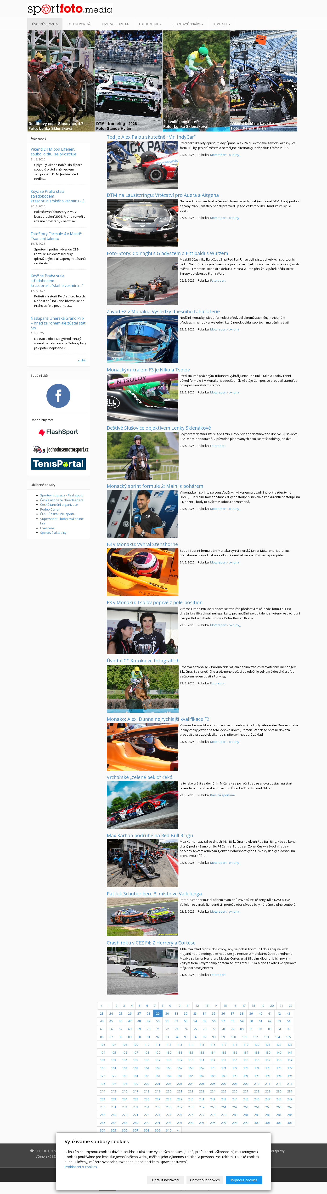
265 (267, 1107)
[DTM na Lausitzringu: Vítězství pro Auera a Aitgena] (143, 223)
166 (168, 1068)
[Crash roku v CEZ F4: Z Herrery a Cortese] (143, 971)
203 (179, 1083)
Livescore (47, 528)
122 (278, 1044)
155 (245, 1060)
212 (278, 1083)
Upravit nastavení (165, 1180)
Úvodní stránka (45, 24)
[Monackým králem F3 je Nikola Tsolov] (143, 397)
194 (278, 1076)
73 (176, 1029)
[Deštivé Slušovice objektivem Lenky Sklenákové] (143, 456)
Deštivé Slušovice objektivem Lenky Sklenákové (159, 428)
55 (204, 1021)
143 (113, 1060)
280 (234, 1115)
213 (289, 1083)
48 (139, 1021)
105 (288, 1037)
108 (124, 1044)
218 (146, 1091)
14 (216, 1005)
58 (232, 1021)
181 (135, 1076)
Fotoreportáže (80, 24)
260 (212, 1107)
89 (129, 1037)
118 (234, 1044)
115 (201, 1044)
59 (241, 1021)
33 (195, 1013)
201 (157, 1083)
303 (289, 1122)
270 (124, 1115)
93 (167, 1037)
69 (139, 1029)
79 (232, 1029)
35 (213, 1013)
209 (245, 1083)
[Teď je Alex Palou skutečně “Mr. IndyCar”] (143, 165)
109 (135, 1044)
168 (190, 1068)
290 (146, 1122)
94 (176, 1037)
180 (124, 1076)
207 (223, 1083)
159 (289, 1060)
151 (201, 1060)
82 (260, 1029)
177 (289, 1068)
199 (135, 1083)
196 (102, 1083)
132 (190, 1052)
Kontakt (221, 24)
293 (179, 1122)
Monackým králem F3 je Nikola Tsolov (148, 369)
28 (148, 1013)
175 (267, 1068)
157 (267, 1060)
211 (267, 1083)
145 (135, 1060)
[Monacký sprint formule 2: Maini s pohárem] (143, 514)
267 (289, 1107)
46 (120, 1021)
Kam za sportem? (115, 24)
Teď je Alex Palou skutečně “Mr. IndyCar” (151, 137)
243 (223, 1099)
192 (256, 1076)
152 (212, 1060)
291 (157, 1122)
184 (168, 1076)
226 (234, 1091)
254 (146, 1107)
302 (278, 1122)
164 (146, 1068)
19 (262, 1005)
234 (124, 1099)
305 (113, 1130)
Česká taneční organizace (59, 504)
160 (102, 1068)
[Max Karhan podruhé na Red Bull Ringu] (143, 863)
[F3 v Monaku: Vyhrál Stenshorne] (143, 572)
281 (245, 1115)
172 (234, 1068)
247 (267, 1099)
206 (212, 1083)
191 (245, 1076)
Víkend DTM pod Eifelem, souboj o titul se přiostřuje (53, 152)
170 (212, 1068)
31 (176, 1013)
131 (179, 1052)
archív (82, 360)
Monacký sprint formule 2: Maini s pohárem (155, 486)
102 (255, 1037)
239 (179, 1099)
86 (101, 1037)
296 (212, 1122)
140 (278, 1052)
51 (167, 1021)
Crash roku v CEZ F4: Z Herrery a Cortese (151, 942)
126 (124, 1052)
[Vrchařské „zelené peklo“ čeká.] (143, 805)
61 (260, 1021)
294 (190, 1122)
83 (269, 1029)
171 (223, 1068)
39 (251, 1013)
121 (267, 1044)
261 (223, 1107)
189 (223, 1076)
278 (212, 1115)
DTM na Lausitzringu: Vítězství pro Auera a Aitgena (163, 195)
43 (288, 1013)
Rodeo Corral (49, 509)
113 (179, 1044)
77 (213, 1029)
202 (168, 1083)
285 (289, 1115)
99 (223, 1037)
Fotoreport (218, 280)
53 (185, 1021)
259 (201, 1107)
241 (201, 1099)
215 (113, 1091)
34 (204, 1013)
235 (135, 1099)
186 (190, 1076)
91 (148, 1037)
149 (179, 1060)
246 (256, 1099)
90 (139, 1037)
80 (241, 1029)
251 (113, 1107)
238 (168, 1099)
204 (190, 1083)
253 (135, 1107)
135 (223, 1052)
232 (102, 1099)
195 (289, 1076)
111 (157, 1044)
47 (129, 1021)
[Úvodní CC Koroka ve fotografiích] (143, 689)
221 (179, 1091)
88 (120, 1037)
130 (168, 1052)
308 (146, 1130)
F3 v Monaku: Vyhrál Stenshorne (142, 544)
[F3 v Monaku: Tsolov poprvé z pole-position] (143, 630)
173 (245, 1068)
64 (288, 1021)
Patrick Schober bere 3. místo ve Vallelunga (154, 893)
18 (253, 1005)
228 (256, 1091)
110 (146, 1044)
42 (279, 1013)
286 (102, 1122)
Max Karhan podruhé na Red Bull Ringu (150, 835)
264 (256, 1107)
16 (234, 1005)
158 (278, 1060)
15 (225, 1005)
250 (102, 1107)
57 (223, 1021)
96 (195, 1037)
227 (245, 1091)
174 (256, 1068)
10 (178, 1005)
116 (212, 1044)
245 (245, 1099)
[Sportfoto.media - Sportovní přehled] (70, 9)
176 (278, 1068)
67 (120, 1029)
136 (234, 1052)
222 (190, 1091)
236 (146, 1099)
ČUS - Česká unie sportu (57, 514)
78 (223, 1029)
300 (256, 1122)
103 (266, 1037)
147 (157, 1060)
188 (212, 1076)
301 (267, 1122)
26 (129, 1013)
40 (260, 1013)
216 (124, 1091)
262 (234, 1107)
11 (188, 1005)
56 (213, 1021)
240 (190, 1099)
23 (101, 1013)
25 (120, 1013)
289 (135, 1122)
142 (102, 1060)
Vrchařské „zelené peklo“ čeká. (140, 777)
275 (179, 1115)
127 (135, 1052)
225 (223, 1091)
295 (201, 1122)
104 (277, 1037)
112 (168, 1044)
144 (124, 1060)
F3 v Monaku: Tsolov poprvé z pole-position (155, 602)
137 (245, 1052)
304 (102, 1130)
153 (223, 1060)
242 (212, 1099)
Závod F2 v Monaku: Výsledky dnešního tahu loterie (163, 311)
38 (241, 1013)
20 (272, 1005)
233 (113, 1099)
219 (157, 1091)
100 (233, 1037)
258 (190, 1107)
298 (234, 1122)
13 (206, 1005)
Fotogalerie (149, 24)
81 (251, 1029)
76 (204, 1029)
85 (288, 1029)
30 (167, 1013)
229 (267, 1091)
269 (113, 1115)
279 (223, 1115)
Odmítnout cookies (205, 1180)
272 (146, 1115)
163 (135, 1068)
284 (278, 1115)
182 (146, 1076)
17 (244, 1005)
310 (168, 1130)
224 (212, 1091)
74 (185, 1029)
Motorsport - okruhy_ (225, 155)
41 (269, 1013)
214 (102, 1091)
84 (279, 1029)
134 (212, 1052)
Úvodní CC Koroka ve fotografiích (143, 660)
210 (256, 1083)
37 (232, 1013)
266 (278, 1107)
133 (201, 1052)
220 (168, 1091)
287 (113, 1122)
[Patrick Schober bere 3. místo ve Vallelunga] (143, 917)
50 (157, 1021)
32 (185, 1013)
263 (245, 1107)
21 (281, 1005)
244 (234, 1099)
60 (251, 1021)
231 (289, 1091)
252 (124, 1107)
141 (289, 1052)
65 (101, 1029)
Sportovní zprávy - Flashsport (61, 495)
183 (157, 1076)
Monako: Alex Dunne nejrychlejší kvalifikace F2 (158, 719)
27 (139, 1013)
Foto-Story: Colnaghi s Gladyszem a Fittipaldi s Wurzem (167, 253)
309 (157, 1130)
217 (135, 1091)
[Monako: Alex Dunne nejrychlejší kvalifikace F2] (143, 747)
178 (102, 1076)
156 (256, 1060)
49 (148, 1021)
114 (190, 1044)
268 (102, 1115)
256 (168, 1107)
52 (176, 1021)
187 (201, 1076)
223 (201, 1091)
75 (195, 1029)
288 (124, 1122)
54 (195, 1021)
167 (179, 1068)
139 (267, 1052)
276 (190, 1115)
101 (244, 1037)
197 (113, 1083)
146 (146, 1060)
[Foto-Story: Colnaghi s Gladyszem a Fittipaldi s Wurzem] (143, 281)
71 (157, 1029)
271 (135, 1115)
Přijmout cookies (244, 1180)
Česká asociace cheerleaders (61, 500)
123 (289, 1044)
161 (113, 1068)
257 (179, 1107)
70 (148, 1029)
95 (185, 1037)
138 (256, 1052)
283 (267, 1115)
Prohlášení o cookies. (81, 1167)
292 (168, 1122)
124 (102, 1052)
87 (111, 1037)
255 (157, 1107)
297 (223, 1122)
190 (234, 1076)
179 (113, 1076)
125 (113, 1052)
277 (201, 1115)
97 (204, 1037)
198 (124, 1083)
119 (245, 1044)
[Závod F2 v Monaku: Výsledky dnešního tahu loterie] (143, 339)
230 (278, 1091)
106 (102, 1044)
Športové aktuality (53, 532)
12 (197, 1005)
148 (168, 1060)
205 (201, 1083)
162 (124, 1068)
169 (201, 1068)
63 (279, 1021)
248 (278, 1099)
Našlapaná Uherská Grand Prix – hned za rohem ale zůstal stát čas (58, 323)
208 (234, 1083)
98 (213, 1037)
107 (113, 1044)
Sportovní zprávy (186, 24)
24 (111, 1013)
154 (234, 1060)
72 (167, 1029)
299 (245, 1122)
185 (179, 1076)
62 (269, 1021)
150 (190, 1060)
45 (111, 1021)
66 (111, 1029)
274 (168, 1115)
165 (157, 1068)
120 (256, 1044)
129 (157, 1052)
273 (157, 1115)
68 (129, 1029)
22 (290, 1005)
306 (124, 1130)
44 (101, 1021)
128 (146, 1052)
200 (146, 1083)
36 (223, 1013)
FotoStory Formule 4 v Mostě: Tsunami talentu (56, 236)
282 (256, 1115)
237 (157, 1099)
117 (223, 1044)
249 (289, 1099)
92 (157, 1037)
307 (135, 1130)
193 (267, 1076)
